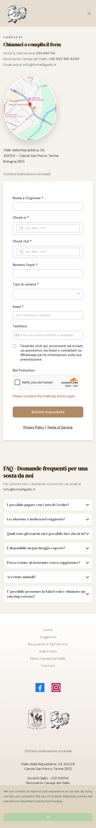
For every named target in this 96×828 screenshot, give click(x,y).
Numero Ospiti (25, 265)
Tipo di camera (26, 284)
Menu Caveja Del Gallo (48, 658)
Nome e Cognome (28, 198)
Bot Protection (24, 370)
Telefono (20, 326)
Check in (21, 217)
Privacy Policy (33, 427)
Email (18, 307)
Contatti (48, 665)
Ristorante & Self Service (48, 644)
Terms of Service (60, 427)
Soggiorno (48, 637)
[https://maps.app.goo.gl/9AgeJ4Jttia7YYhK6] (48, 109)
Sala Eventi (48, 651)
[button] (88, 13)
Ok (48, 817)
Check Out (22, 241)
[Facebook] (40, 687)
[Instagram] (56, 687)
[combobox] (48, 294)
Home (48, 629)
